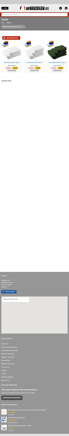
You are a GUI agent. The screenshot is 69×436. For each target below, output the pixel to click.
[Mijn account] (60, 8)
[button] (4, 8)
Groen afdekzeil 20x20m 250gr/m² (57, 62)
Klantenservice (5, 380)
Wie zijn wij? (4, 344)
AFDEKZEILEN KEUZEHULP (12, 398)
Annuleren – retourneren (7, 357)
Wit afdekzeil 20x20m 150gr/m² (12, 62)
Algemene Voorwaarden (7, 364)
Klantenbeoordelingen (7, 377)
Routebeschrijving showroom (9, 347)
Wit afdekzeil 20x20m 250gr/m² (34, 62)
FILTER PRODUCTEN (12, 38)
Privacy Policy (5, 367)
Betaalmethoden (5, 360)
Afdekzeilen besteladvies (8, 354)
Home (2, 23)
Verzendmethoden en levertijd (9, 350)
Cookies (3, 373)
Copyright (4, 370)
